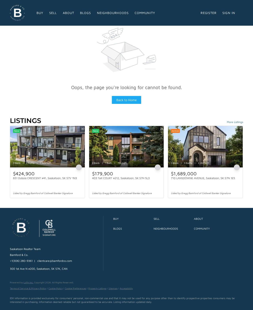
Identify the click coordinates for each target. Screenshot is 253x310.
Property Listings (97, 288)
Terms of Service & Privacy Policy (28, 288)
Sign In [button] (228, 13)
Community (145, 13)
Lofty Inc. (28, 282)
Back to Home (126, 100)
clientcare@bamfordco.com (54, 260)
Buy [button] (40, 13)
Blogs (85, 13)
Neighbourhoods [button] (113, 13)
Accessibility (126, 288)
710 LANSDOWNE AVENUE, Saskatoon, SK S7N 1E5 (203, 178)
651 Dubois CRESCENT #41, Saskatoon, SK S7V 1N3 (45, 178)
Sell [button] (53, 13)
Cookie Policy (55, 288)
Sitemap (113, 288)
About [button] (68, 13)
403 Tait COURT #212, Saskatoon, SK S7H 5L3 (121, 178)
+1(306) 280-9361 (21, 260)
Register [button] (208, 13)
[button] (132, 219)
